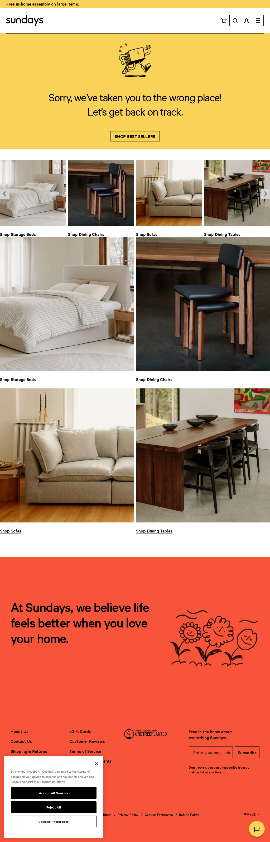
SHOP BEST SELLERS (135, 136)
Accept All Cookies (53, 793)
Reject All (53, 807)
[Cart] (224, 20)
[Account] (246, 20)
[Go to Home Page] (24, 20)
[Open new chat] (257, 829)
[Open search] (235, 20)
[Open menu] (258, 20)
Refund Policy (189, 814)
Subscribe (247, 752)
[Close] (96, 763)
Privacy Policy (128, 814)
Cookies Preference (159, 814)
